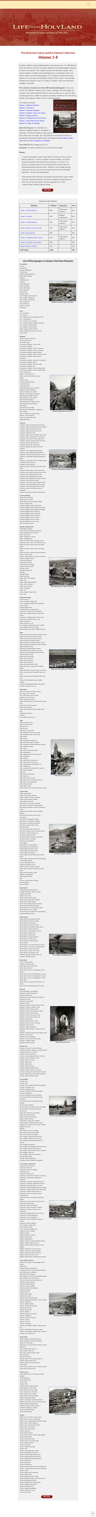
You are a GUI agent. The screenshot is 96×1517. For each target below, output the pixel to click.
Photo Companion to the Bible (39, 141)
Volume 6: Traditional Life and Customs (32, 118)
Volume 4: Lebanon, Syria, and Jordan (32, 113)
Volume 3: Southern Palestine (29, 110)
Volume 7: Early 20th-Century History (31, 121)
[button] (88, 4)
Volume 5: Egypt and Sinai (28, 115)
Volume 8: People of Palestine (29, 123)
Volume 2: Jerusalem (26, 108)
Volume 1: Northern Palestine (29, 105)
